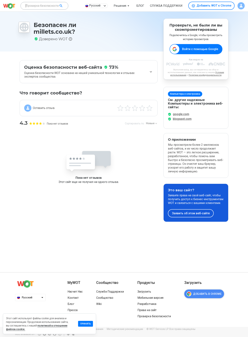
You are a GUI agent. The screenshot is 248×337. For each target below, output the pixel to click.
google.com (181, 114)
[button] (122, 5)
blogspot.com (182, 119)
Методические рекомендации (125, 329)
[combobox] (44, 5)
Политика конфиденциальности (205, 75)
